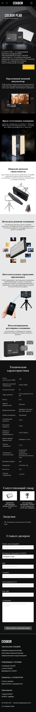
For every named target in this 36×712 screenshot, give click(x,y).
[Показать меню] (2, 3)
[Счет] (31, 3)
